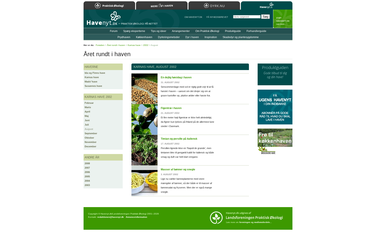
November (90, 142)
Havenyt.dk (266, 5)
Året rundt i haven (116, 45)
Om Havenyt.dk (193, 17)
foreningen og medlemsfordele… (255, 222)
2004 (87, 180)
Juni (87, 120)
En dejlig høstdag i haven (176, 77)
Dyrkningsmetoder (169, 37)
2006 (87, 172)
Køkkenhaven (144, 37)
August (89, 129)
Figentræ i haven (171, 108)
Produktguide (233, 31)
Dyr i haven (192, 37)
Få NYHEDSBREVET (217, 17)
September (91, 133)
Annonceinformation (136, 217)
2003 (87, 185)
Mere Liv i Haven (162, 5)
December (90, 146)
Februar (89, 103)
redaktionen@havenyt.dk (110, 217)
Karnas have (92, 77)
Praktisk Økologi (109, 5)
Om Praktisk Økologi (207, 31)
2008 (87, 163)
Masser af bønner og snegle (178, 169)
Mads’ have (91, 81)
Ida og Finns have (95, 73)
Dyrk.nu (214, 5)
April (87, 111)
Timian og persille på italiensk (179, 138)
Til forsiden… (102, 20)
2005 (87, 176)
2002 (145, 45)
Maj (87, 116)
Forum (114, 31)
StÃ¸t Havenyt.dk (282, 19)
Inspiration (211, 37)
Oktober (89, 137)
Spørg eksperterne (134, 31)
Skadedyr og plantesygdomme (241, 37)
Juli (87, 124)
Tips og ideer (158, 31)
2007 (87, 167)
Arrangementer (181, 31)
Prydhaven (124, 37)
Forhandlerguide (256, 31)
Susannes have (93, 86)
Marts (88, 107)
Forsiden (100, 45)
